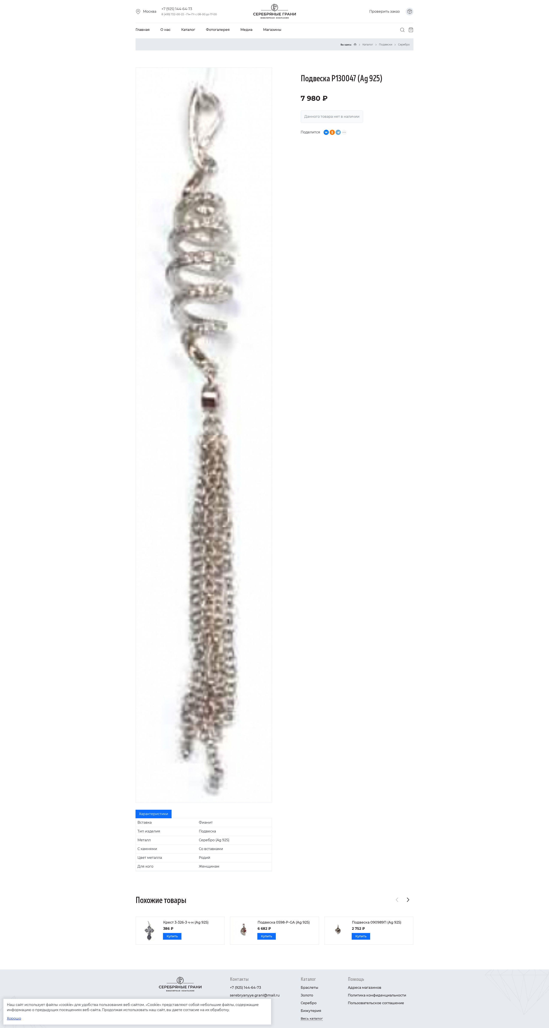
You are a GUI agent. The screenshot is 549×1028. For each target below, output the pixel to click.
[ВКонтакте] (326, 132)
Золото (307, 995)
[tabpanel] (204, 844)
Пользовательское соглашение (376, 1003)
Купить (172, 936)
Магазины (272, 30)
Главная (143, 30)
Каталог (188, 30)
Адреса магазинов (364, 988)
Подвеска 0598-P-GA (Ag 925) (284, 922)
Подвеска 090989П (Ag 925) (376, 922)
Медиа (246, 30)
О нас (165, 30)
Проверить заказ (385, 11)
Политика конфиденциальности (377, 995)
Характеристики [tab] (153, 814)
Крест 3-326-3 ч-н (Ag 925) (185, 922)
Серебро (404, 44)
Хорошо (14, 1018)
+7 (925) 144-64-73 (176, 9)
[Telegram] (338, 132)
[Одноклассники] (332, 132)
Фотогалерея (218, 30)
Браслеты (309, 988)
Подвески (385, 44)
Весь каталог (312, 1018)
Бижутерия (311, 1011)
